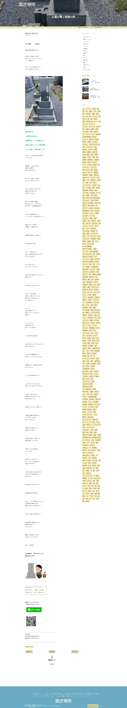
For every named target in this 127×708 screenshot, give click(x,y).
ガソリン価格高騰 (86, 310)
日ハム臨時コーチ (86, 429)
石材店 (84, 480)
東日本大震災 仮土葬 (96, 437)
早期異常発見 (85, 330)
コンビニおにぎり (86, 200)
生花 (99, 185)
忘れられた (96, 282)
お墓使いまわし (95, 419)
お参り (95, 111)
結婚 (88, 292)
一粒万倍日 (85, 457)
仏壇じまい (93, 358)
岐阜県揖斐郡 (97, 350)
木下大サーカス (85, 271)
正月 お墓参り (85, 371)
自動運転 (94, 274)
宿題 (95, 485)
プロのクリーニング (95, 287)
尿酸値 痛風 (97, 493)
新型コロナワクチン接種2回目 (88, 261)
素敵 (94, 483)
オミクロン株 (89, 335)
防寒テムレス (89, 424)
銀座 (83, 305)
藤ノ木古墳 (96, 289)
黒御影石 (87, 312)
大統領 (91, 131)
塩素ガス (94, 409)
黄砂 (90, 116)
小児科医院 (93, 231)
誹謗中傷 (98, 254)
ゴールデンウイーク (89, 147)
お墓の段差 (85, 401)
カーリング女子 (92, 422)
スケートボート (85, 259)
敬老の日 (84, 287)
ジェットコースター (94, 233)
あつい (97, 241)
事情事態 (84, 159)
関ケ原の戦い (85, 284)
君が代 (99, 236)
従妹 (92, 485)
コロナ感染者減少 (89, 302)
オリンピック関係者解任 (87, 246)
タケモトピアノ (94, 162)
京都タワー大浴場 (91, 205)
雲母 (99, 488)
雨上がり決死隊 (85, 269)
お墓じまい (89, 473)
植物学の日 (94, 457)
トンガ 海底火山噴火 (87, 389)
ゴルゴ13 (84, 294)
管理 (83, 501)
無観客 (88, 233)
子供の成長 (93, 366)
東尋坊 (94, 412)
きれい (93, 498)
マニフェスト (90, 172)
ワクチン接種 (88, 187)
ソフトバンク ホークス (87, 475)
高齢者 (89, 287)
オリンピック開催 (90, 243)
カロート (98, 340)
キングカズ (89, 325)
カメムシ (84, 317)
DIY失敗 (84, 243)
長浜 (90, 274)
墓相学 (91, 432)
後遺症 (92, 154)
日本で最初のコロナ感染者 (87, 386)
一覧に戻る (52, 651)
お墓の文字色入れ (86, 455)
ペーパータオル (92, 215)
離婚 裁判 (90, 409)
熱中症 (97, 480)
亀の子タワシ (85, 483)
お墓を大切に (92, 271)
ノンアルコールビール (87, 185)
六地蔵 (84, 424)
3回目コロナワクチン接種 (87, 434)
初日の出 (87, 366)
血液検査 (95, 169)
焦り (96, 276)
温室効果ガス (91, 276)
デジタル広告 (94, 141)
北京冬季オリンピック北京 (87, 373)
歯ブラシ (87, 493)
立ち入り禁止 (94, 223)
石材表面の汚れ (85, 445)
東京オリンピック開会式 (87, 248)
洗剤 (99, 121)
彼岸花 (98, 284)
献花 (87, 111)
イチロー (96, 333)
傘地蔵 (84, 361)
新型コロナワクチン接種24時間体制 (93, 197)
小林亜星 (98, 220)
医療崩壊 (94, 164)
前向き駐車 (91, 208)
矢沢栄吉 (94, 488)
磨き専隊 (96, 139)
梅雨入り (84, 205)
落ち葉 (92, 305)
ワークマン (85, 406)
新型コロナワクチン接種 (95, 310)
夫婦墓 (96, 429)
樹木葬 (84, 468)
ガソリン (95, 121)
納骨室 (93, 340)
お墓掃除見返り (97, 361)
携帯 (93, 241)
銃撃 (83, 228)
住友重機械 (89, 152)
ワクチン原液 (85, 215)
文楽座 (84, 432)
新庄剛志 (89, 338)
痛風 (83, 129)
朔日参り (94, 182)
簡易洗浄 (84, 141)
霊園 (84, 62)
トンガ (84, 394)
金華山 (96, 190)
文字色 (93, 338)
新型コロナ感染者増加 (94, 251)
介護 (83, 195)
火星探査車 (90, 404)
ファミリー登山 (85, 192)
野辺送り (84, 118)
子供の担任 (94, 462)
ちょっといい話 (86, 69)
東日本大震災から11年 (87, 437)
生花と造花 (93, 322)
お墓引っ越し (89, 468)
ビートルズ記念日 (86, 231)
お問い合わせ (88, 113)
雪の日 (97, 406)
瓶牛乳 (97, 113)
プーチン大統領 (85, 131)
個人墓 (92, 429)
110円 (92, 350)
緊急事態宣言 (98, 134)
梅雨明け (97, 213)
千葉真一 (98, 269)
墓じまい (85, 51)
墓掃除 (84, 496)
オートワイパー (92, 124)
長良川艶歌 (85, 478)
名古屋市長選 (85, 175)
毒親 (91, 210)
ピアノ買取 (89, 164)
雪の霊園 (84, 409)
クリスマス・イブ (86, 358)
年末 (83, 363)
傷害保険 (91, 320)
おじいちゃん (96, 302)
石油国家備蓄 (91, 327)
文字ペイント (85, 208)
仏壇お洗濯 (96, 371)
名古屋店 (90, 175)
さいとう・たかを (96, 292)
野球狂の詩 (97, 391)
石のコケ (95, 414)
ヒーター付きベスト (96, 424)
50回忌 (84, 442)
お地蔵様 (84, 220)
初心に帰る (98, 327)
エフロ (89, 457)
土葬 (99, 116)
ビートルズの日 (91, 406)
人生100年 (97, 320)
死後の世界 (85, 315)
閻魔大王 (89, 241)
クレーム (98, 264)
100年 (97, 491)
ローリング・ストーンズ (92, 236)
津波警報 (94, 389)
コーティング (86, 41)
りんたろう (98, 192)
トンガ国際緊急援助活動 (92, 396)
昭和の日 (89, 460)
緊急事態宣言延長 (86, 210)
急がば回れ (93, 455)
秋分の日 (90, 289)
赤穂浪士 (89, 348)
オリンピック (85, 264)
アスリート (92, 213)
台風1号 (98, 450)
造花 (83, 187)
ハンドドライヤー (86, 167)
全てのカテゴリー (87, 37)
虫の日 (97, 470)
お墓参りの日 (85, 289)
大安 (97, 455)
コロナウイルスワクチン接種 (94, 144)
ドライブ (90, 412)
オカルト (84, 485)
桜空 (88, 355)
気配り (89, 220)
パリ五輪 (84, 343)
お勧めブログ (86, 64)
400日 (97, 271)
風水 (99, 315)
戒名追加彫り (90, 297)
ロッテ (94, 284)
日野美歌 (84, 355)
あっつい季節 (94, 460)
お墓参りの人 (90, 315)
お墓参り (85, 53)
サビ (83, 182)
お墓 (83, 108)
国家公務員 (91, 190)
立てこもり (91, 225)
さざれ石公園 (94, 353)
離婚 (94, 470)
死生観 (92, 493)
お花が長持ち (93, 228)
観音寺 (84, 353)
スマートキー (85, 126)
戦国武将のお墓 (89, 282)
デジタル (92, 134)
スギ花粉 (84, 396)
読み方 (90, 330)
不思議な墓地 (91, 399)
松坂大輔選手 (85, 307)
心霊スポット (88, 223)
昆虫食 (93, 157)
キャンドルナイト (97, 478)
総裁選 (89, 279)
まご (83, 493)
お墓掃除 (94, 108)
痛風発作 (92, 129)
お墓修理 (85, 48)
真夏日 (96, 195)
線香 (95, 315)
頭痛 (97, 483)
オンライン (85, 297)
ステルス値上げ (85, 213)
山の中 (97, 343)
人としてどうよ (85, 320)
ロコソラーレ (85, 422)
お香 (95, 496)
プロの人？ (85, 412)
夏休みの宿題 (85, 276)
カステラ (84, 164)
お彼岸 (84, 282)
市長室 (84, 180)
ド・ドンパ (94, 325)
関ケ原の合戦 (98, 399)
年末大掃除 (85, 345)
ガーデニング (89, 480)
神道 (87, 432)
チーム (95, 256)
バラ (83, 302)
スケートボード (85, 251)
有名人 (84, 67)
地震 (91, 478)
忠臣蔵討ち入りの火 (96, 348)
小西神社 (88, 353)
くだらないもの (96, 299)
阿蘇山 (90, 307)
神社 (90, 182)
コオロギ (89, 157)
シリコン (90, 401)
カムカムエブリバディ (87, 419)
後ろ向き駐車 (97, 208)
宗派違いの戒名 (90, 417)
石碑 (99, 460)
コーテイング (94, 116)
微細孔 (90, 483)
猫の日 (84, 427)
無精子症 (96, 154)
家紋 (94, 480)
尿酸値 (97, 129)
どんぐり (87, 305)
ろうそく (91, 496)
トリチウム (90, 149)
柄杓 (83, 491)
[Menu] (106, 2)
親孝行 (84, 378)
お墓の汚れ (97, 279)
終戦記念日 (88, 266)
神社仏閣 (85, 60)
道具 (94, 254)
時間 (91, 169)
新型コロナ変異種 (86, 154)
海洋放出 (95, 149)
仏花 (99, 496)
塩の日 (92, 378)
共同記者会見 (96, 159)
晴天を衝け (94, 220)
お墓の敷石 (94, 447)
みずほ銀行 (90, 299)
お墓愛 (93, 440)
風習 (91, 118)
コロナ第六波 (85, 376)
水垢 (83, 134)
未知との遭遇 (92, 192)
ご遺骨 (95, 432)
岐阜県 (93, 113)
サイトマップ (89, 696)
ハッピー (87, 228)
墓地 (97, 157)
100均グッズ (92, 445)
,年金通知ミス (97, 297)
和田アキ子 (96, 131)
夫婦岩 (84, 121)
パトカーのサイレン (90, 427)
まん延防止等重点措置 (87, 136)
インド (88, 180)
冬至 (94, 355)
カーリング (96, 373)
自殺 (83, 312)
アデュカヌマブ (85, 218)
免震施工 (84, 157)
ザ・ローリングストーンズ (87, 414)
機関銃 (84, 152)
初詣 (83, 366)
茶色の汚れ (85, 450)
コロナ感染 (88, 363)
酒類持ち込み (93, 180)
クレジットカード (86, 238)
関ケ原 (96, 305)
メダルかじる (97, 259)
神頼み (87, 182)
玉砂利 (89, 485)
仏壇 (83, 147)
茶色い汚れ (94, 450)
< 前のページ (29, 651)
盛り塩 (88, 378)
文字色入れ (85, 44)
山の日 (90, 264)
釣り (83, 266)
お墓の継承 (85, 404)
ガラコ (94, 330)
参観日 (89, 462)
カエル (84, 473)
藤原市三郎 (85, 465)
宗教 (84, 55)
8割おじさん (91, 139)
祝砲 (92, 279)
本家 (83, 470)
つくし (88, 442)
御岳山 (94, 307)
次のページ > (75, 651)
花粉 (87, 116)
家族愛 (84, 233)
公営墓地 (87, 470)
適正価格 (84, 299)
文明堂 (89, 162)
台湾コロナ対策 (97, 203)
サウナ (98, 177)
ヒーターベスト (97, 404)
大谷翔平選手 (93, 238)
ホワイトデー (87, 440)
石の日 (91, 371)
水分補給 (94, 465)
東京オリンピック (86, 169)
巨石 (91, 394)
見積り (99, 111)
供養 (87, 498)
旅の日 (98, 465)
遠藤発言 (98, 187)
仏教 (98, 164)
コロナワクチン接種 (94, 200)
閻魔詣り (84, 241)
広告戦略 (89, 141)
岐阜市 (93, 187)
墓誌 (98, 108)
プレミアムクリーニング (87, 254)
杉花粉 (93, 343)
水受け (84, 325)
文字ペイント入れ (97, 317)
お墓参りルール (85, 447)
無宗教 (90, 488)
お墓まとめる (91, 376)
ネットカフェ (85, 225)
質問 (83, 113)
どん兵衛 (89, 294)
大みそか (98, 363)
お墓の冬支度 (90, 317)
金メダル (98, 422)
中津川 (88, 394)
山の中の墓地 (85, 399)
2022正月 (92, 368)
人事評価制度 (85, 190)
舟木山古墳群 (95, 401)
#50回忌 (52, 664)
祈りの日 (92, 442)
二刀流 (92, 195)
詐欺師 (95, 218)
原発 (95, 147)
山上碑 (89, 491)
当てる (84, 335)
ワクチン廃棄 (96, 210)
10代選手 (91, 259)
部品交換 (87, 501)
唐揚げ (84, 197)
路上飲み (98, 180)
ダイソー (87, 350)
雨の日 (89, 340)
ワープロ (84, 292)
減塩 (99, 223)
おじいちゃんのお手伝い (95, 312)
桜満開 (97, 442)
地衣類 (84, 452)
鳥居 (95, 345)
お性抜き (97, 475)
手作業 (97, 498)
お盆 (90, 498)
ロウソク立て (85, 327)
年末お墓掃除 (90, 345)
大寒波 (97, 358)
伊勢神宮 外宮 (89, 121)
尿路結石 (87, 129)
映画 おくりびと (86, 322)
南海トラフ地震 (85, 391)
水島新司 (91, 391)
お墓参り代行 (94, 152)
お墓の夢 (99, 434)
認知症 (86, 488)
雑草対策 (84, 417)
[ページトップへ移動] (101, 706)
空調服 (91, 218)
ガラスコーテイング (86, 333)
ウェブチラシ (85, 144)
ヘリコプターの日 (90, 452)
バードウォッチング (86, 381)
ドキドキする (92, 269)
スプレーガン (85, 139)
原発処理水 (85, 149)
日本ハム (84, 338)
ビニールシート (93, 167)
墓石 (83, 498)
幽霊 (99, 485)
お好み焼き (94, 185)
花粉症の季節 (98, 440)
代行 (87, 496)
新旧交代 (84, 279)
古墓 (89, 450)
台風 (94, 264)
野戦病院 (98, 274)
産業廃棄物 (96, 172)
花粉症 (95, 434)
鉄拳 (83, 223)
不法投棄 (84, 348)
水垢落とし (85, 340)
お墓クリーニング (29, 646)
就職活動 (94, 294)
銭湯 (83, 116)
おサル (93, 491)
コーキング (85, 46)
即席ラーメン (85, 274)
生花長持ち (98, 322)
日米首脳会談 (90, 159)
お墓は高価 (96, 394)
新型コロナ (98, 126)
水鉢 (83, 350)
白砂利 (97, 468)
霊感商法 (97, 376)
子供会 (89, 465)
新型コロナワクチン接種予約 (88, 203)
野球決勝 (96, 261)
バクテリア (95, 335)
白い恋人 (96, 225)
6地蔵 (88, 361)
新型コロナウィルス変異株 (87, 256)
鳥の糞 (93, 381)
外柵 (83, 111)
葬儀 (88, 118)
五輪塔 (89, 343)
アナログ (87, 134)
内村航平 (94, 248)
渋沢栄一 (84, 236)
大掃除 (91, 361)
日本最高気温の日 (95, 266)
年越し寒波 (94, 363)
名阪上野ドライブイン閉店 (87, 384)
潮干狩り (84, 460)
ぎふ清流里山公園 (86, 368)
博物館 (90, 284)
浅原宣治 (98, 238)
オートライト (85, 124)
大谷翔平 (87, 195)
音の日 (97, 338)
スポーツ (85, 58)
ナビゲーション (92, 126)
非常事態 (84, 162)
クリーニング (88, 108)
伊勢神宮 (95, 118)
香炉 (92, 333)
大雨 (96, 205)
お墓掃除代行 (96, 175)
